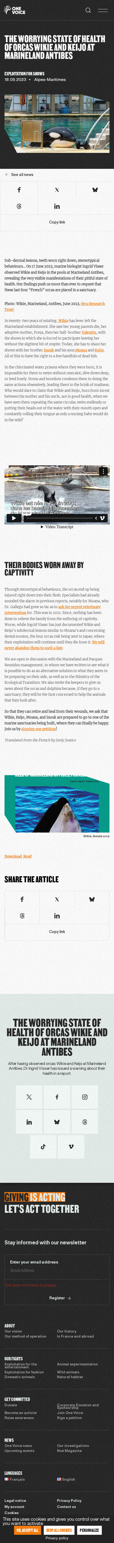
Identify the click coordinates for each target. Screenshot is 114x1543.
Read (27, 856)
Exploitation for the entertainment (21, 1366)
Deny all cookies (59, 1530)
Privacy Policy (69, 1501)
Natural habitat (70, 1377)
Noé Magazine (69, 1451)
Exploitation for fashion (24, 1372)
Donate (11, 1405)
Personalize (89, 1530)
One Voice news (18, 1446)
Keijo (99, 350)
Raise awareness (19, 1418)
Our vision (13, 1331)
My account (14, 1507)
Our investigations (73, 1446)
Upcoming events (19, 1451)
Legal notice (15, 1501)
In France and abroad (75, 1336)
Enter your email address (34, 1262)
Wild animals (68, 1372)
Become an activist (21, 1413)
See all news (22, 175)
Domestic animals (20, 1377)
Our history (66, 1331)
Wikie (63, 321)
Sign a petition (69, 1418)
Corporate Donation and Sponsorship (78, 1407)
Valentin (89, 332)
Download (14, 856)
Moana (81, 350)
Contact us (66, 1507)
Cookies (12, 1513)
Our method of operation (25, 1336)
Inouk (49, 350)
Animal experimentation (77, 1364)
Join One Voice (70, 1413)
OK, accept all (27, 1530)
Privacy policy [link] (57, 1538)
